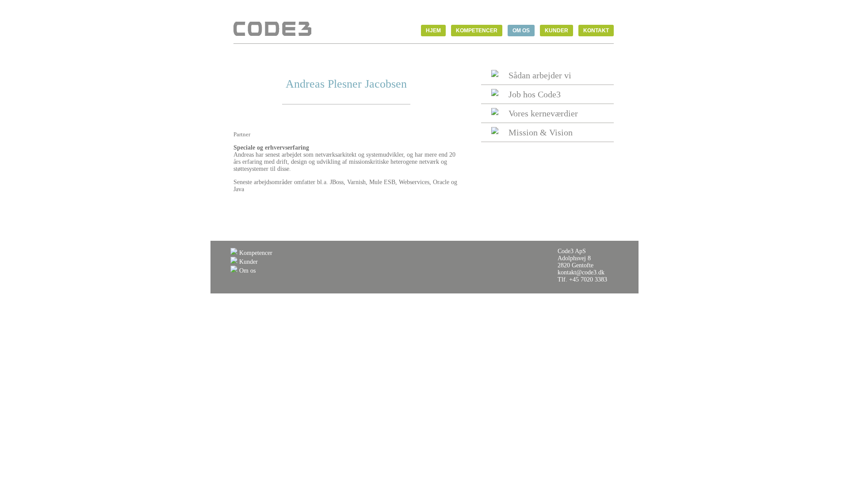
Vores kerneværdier (543, 113)
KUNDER (556, 30)
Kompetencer (254, 253)
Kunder (247, 261)
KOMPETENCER (476, 30)
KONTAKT (596, 30)
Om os (246, 270)
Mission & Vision (541, 132)
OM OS (521, 30)
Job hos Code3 (535, 94)
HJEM (433, 30)
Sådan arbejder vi (540, 75)
